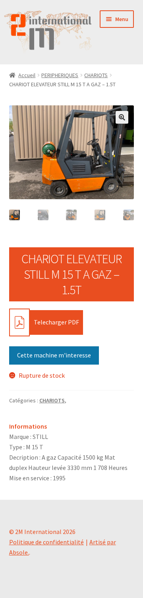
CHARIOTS (96, 75)
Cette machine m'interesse (54, 355)
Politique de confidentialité (46, 542)
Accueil (26, 75)
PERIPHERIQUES (59, 75)
